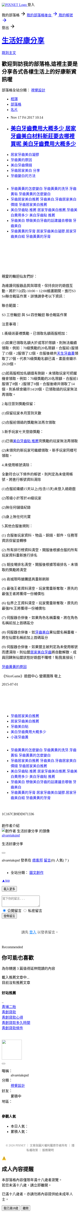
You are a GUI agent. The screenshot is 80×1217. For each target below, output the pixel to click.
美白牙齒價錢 (21, 165)
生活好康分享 (23, 40)
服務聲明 (48, 1150)
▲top (6, 880)
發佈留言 (9, 916)
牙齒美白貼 (19, 726)
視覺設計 (38, 90)
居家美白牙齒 (41, 652)
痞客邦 (37, 860)
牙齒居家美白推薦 (25, 716)
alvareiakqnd (11, 835)
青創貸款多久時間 (16, 1023)
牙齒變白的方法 (23, 176)
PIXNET (21, 1145)
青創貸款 (9, 1012)
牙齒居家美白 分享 (25, 170)
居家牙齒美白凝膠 (25, 154)
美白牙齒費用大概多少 (28, 732)
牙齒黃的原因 (21, 160)
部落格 (16, 104)
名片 (14, 110)
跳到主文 (9, 53)
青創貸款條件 (12, 1028)
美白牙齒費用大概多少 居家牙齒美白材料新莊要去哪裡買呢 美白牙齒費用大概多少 (43, 136)
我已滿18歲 (11, 1208)
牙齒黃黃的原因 (14, 667)
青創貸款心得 (12, 1017)
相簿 (14, 99)
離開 (25, 1208)
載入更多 (9, 889)
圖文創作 (36, 873)
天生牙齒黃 (66, 353)
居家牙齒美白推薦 (25, 721)
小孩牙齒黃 (19, 737)
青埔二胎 (9, 1007)
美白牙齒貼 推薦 (26, 441)
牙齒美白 (42, 632)
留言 (47, 860)
